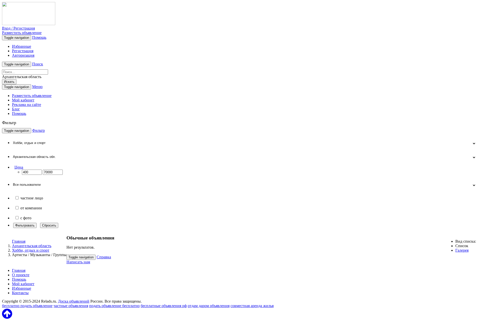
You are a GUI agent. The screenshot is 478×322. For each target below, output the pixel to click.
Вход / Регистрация (18, 28)
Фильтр (38, 130)
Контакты (20, 293)
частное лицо (31, 198)
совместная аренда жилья (252, 306)
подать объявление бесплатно (114, 306)
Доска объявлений (73, 301)
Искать (9, 82)
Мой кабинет (23, 100)
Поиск (37, 64)
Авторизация (23, 55)
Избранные (21, 46)
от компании (31, 208)
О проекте (20, 275)
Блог (16, 109)
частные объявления (71, 306)
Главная (18, 241)
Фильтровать (25, 225)
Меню (37, 87)
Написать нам (78, 262)
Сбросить (49, 225)
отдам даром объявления (209, 306)
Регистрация (22, 51)
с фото (25, 218)
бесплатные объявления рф (164, 306)
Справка (104, 257)
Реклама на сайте (26, 104)
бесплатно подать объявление (27, 306)
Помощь (39, 37)
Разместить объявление (22, 33)
